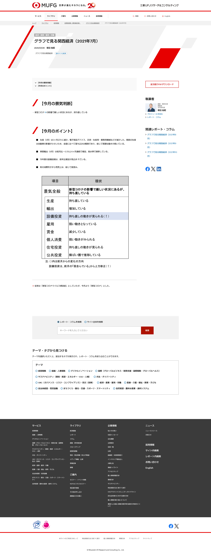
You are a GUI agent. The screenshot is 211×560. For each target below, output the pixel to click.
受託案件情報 (74, 488)
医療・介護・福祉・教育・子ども (43, 469)
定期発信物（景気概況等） (72, 23)
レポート (73, 435)
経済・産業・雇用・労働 (44, 35)
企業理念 (111, 443)
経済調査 (56, 23)
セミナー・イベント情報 (78, 480)
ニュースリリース (151, 431)
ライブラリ (45, 23)
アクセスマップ (113, 471)
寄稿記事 (73, 463)
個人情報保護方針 (114, 475)
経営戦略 (35, 431)
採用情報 (99, 16)
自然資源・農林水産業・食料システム (44, 484)
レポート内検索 (153, 456)
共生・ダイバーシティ (39, 455)
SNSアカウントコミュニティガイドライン (122, 492)
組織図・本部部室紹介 (115, 455)
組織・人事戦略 (37, 435)
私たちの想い (112, 431)
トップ (34, 23)
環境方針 (111, 479)
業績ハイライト (113, 467)
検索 (147, 330)
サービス (36, 425)
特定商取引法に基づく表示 (116, 488)
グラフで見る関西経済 (92, 23)
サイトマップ (147, 538)
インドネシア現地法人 (115, 459)
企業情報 (112, 425)
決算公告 (111, 463)
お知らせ (148, 435)
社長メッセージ (113, 435)
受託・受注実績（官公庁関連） (80, 455)
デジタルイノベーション (40, 439)
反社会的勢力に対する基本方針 (118, 496)
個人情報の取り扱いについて (117, 500)
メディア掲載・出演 (76, 459)
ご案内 (73, 474)
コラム (72, 439)
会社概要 (111, 439)
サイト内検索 (152, 450)
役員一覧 (111, 447)
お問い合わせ (152, 462)
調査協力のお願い (76, 496)
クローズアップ (75, 447)
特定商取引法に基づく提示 (91, 538)
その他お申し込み (76, 492)
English (149, 467)
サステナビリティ (114, 483)
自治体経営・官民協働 (39, 473)
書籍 (71, 467)
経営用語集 (73, 451)
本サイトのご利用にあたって (68, 538)
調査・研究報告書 (76, 443)
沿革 (109, 451)
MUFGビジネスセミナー (78, 484)
